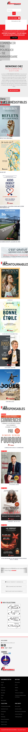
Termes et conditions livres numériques (20, 696)
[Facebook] (2, 645)
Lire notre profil (14, 90)
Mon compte (17, 706)
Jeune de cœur (4, 724)
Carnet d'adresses (18, 714)
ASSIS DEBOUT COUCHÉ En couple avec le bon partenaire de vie (12, 207)
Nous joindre (3, 700)
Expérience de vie (4, 708)
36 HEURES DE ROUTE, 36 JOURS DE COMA (10, 242)
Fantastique (3, 711)
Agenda (16, 687)
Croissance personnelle (5, 706)
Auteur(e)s (3, 687)
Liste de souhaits (18, 708)
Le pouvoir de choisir (14, 484)
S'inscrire (14, 37)
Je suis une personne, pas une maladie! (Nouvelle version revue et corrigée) (14, 559)
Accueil (2, 682)
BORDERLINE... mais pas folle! (14, 521)
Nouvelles (3, 692)
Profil (2, 684)
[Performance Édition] (14, 3)
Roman (2, 714)
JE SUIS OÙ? (3, 172)
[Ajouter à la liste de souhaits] (8, 284)
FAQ (2, 697)
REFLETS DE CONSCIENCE (6, 138)
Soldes (16, 690)
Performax (3, 690)
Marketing (3, 716)
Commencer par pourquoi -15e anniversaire (14, 447)
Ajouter (10, 287)
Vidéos (2, 695)
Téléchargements (18, 716)
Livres (16, 684)
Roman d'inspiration (5, 719)
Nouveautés (17, 682)
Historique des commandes (20, 711)
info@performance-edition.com (8, 642)
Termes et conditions (19, 692)
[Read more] (11, 284)
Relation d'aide (4, 721)
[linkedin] (5, 645)
